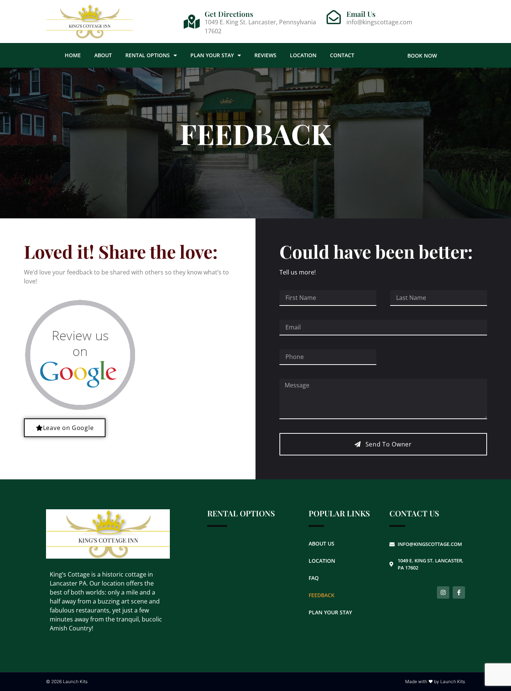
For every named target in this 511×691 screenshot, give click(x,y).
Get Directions (229, 14)
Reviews (265, 55)
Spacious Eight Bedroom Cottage (242, 547)
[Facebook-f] (459, 592)
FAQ (314, 577)
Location (303, 55)
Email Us (361, 14)
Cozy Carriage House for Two (249, 568)
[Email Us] (334, 17)
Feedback (321, 595)
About (103, 55)
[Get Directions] (192, 22)
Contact (342, 55)
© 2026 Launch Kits (67, 681)
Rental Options (147, 55)
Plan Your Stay (212, 55)
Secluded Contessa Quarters (249, 585)
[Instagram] (443, 592)
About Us (321, 543)
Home (73, 55)
